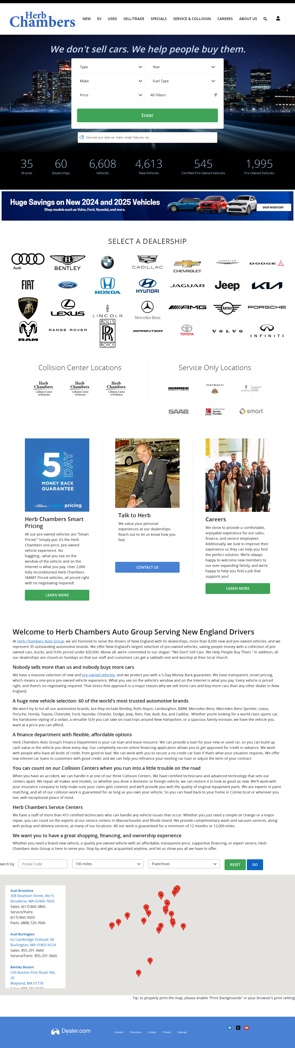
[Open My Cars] (277, 18)
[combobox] (111, 67)
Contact (152, 1032)
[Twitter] (240, 1030)
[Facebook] (232, 1030)
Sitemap (182, 1032)
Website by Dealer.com (70, 1032)
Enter (147, 115)
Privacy (167, 1032)
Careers (119, 1032)
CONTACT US (147, 567)
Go (255, 865)
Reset (235, 865)
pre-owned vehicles (98, 674)
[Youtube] (249, 1030)
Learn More (57, 595)
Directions (135, 1032)
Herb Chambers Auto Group (40, 641)
